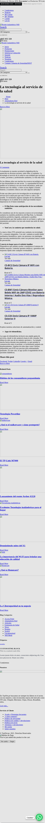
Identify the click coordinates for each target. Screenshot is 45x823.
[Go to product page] (25, 305)
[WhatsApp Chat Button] (39, 817)
